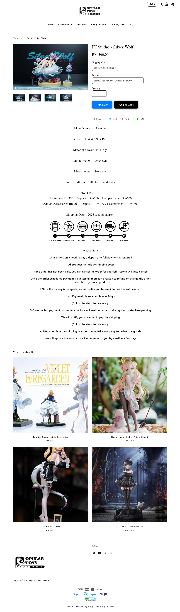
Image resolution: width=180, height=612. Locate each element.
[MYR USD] (152, 4)
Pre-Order (82, 25)
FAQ (130, 25)
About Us (111, 606)
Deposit (95, 75)
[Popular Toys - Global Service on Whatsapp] (111, 554)
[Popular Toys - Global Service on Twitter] (94, 554)
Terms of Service (73, 606)
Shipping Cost (117, 25)
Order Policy (100, 606)
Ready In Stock (98, 25)
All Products (64, 25)
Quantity (96, 88)
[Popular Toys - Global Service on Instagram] (105, 554)
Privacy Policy (87, 606)
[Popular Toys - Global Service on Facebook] (99, 554)
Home (50, 25)
